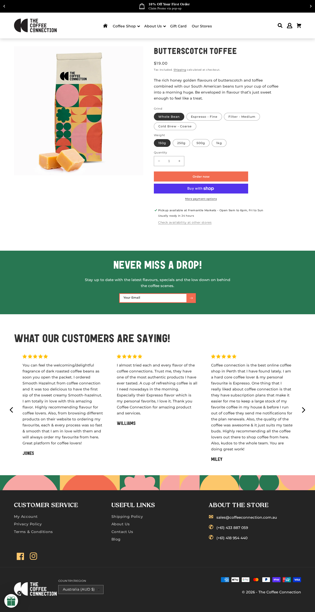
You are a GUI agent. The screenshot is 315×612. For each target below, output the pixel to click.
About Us (120, 524)
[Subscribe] (191, 298)
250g (181, 143)
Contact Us (122, 532)
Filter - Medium (241, 117)
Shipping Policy (127, 516)
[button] (126, 25)
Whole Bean (169, 117)
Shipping (180, 69)
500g (200, 143)
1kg (219, 143)
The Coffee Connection (279, 592)
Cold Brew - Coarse (175, 126)
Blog (116, 539)
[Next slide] (303, 410)
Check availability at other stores (185, 222)
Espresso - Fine (204, 117)
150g (162, 143)
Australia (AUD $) (79, 589)
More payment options (201, 198)
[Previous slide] (11, 410)
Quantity (160, 152)
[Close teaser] (19, 593)
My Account (26, 516)
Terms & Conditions (33, 532)
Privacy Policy (28, 524)
